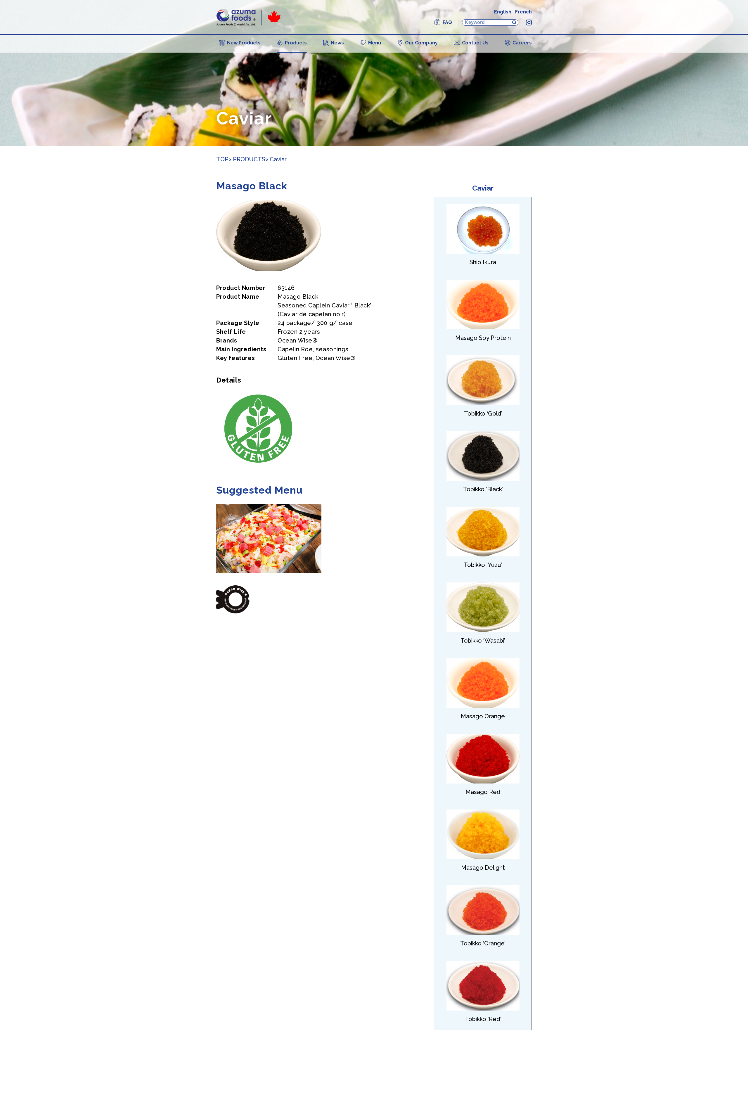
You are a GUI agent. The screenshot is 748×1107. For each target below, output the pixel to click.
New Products (244, 43)
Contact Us (475, 43)
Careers (522, 43)
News (337, 43)
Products (296, 43)
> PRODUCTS (246, 159)
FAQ (447, 22)
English (502, 12)
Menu (374, 43)
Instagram (529, 22)
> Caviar (276, 159)
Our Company (421, 43)
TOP (222, 159)
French (523, 12)
